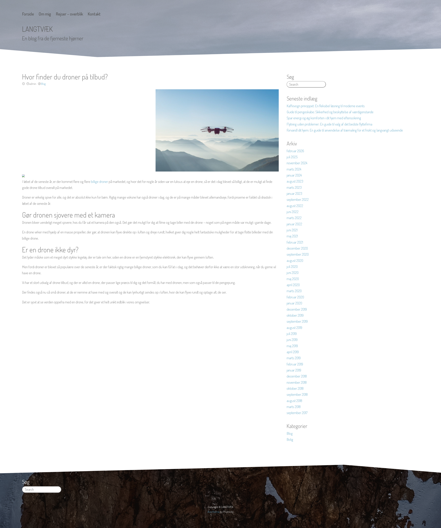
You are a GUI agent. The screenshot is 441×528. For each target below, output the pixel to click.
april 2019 (293, 352)
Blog (43, 84)
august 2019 (294, 327)
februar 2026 (295, 151)
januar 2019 (294, 370)
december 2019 (297, 309)
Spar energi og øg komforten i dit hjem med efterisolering (324, 118)
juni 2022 (293, 211)
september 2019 (297, 321)
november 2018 (297, 382)
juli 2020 (292, 266)
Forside (28, 14)
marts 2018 (294, 406)
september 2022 (298, 199)
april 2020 (293, 285)
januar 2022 (294, 224)
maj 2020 (293, 278)
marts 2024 (294, 169)
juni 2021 (292, 230)
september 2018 (297, 394)
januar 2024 (294, 175)
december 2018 (297, 376)
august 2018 (294, 400)
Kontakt (94, 14)
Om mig (45, 14)
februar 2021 (295, 242)
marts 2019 (294, 358)
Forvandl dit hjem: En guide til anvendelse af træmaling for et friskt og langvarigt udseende (345, 130)
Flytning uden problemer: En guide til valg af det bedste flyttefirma (329, 124)
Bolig (290, 439)
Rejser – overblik (69, 14)
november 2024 (297, 163)
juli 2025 (292, 157)
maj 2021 (292, 236)
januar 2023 (294, 193)
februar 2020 (295, 297)
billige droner (99, 181)
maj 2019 (292, 346)
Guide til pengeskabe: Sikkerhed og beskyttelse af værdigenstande (330, 112)
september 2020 (298, 254)
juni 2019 (292, 339)
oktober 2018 (295, 388)
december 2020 (297, 248)
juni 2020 (293, 272)
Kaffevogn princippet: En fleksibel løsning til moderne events (326, 106)
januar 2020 (294, 303)
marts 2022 (294, 217)
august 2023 (295, 181)
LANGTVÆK (37, 28)
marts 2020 (294, 291)
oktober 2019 (295, 315)
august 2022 (295, 205)
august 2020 (295, 260)
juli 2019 (292, 333)
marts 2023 (294, 187)
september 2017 (297, 412)
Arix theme (213, 512)
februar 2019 (295, 364)
